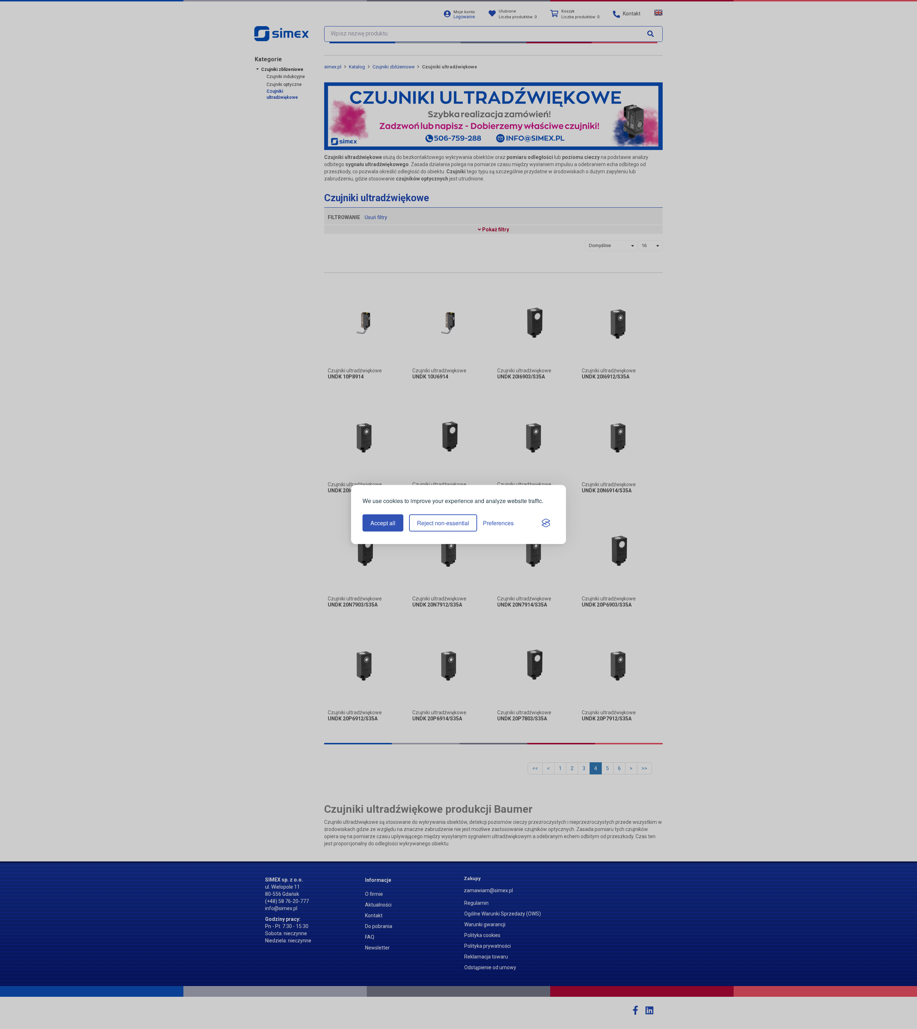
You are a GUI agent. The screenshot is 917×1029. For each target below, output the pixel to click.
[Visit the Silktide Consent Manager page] (545, 523)
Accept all (382, 523)
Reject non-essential (443, 523)
